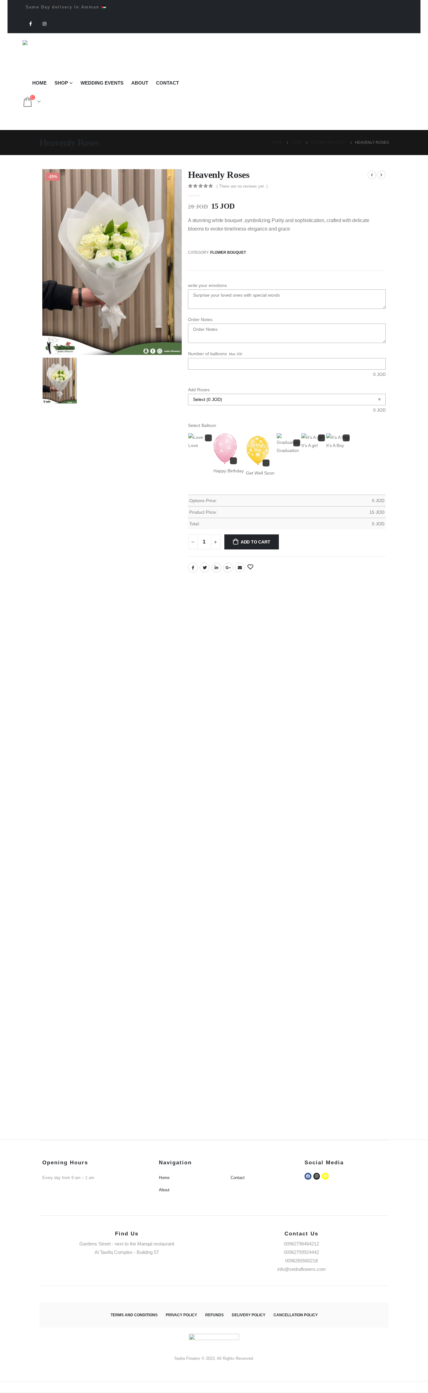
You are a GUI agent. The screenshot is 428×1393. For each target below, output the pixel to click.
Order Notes (200, 319)
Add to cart (255, 541)
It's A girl (309, 445)
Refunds (214, 1315)
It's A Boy (335, 445)
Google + (228, 568)
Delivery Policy (248, 1315)
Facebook (193, 568)
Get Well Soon (260, 473)
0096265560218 (301, 1260)
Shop (61, 83)
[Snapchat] (325, 1176)
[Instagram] (44, 24)
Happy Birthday (228, 470)
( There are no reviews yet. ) (242, 186)
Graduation (288, 450)
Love (193, 445)
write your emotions (207, 285)
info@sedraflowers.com (193, 7)
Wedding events (102, 83)
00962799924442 (301, 1252)
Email (240, 568)
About (139, 83)
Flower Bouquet (228, 252)
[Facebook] (31, 24)
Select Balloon (202, 425)
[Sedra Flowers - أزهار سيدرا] (50, 52)
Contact (167, 83)
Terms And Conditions (134, 1315)
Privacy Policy (181, 1315)
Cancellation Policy (296, 1315)
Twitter (205, 568)
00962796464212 (135, 7)
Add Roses (199, 389)
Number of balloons (207, 353)
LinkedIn (216, 568)
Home (39, 83)
